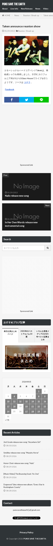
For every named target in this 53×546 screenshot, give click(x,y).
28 (33, 411)
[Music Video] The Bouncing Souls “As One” (21, 474)
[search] (48, 248)
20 (26, 406)
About (5, 9)
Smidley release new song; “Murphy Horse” (21, 453)
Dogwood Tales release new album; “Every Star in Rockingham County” (24, 485)
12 (20, 401)
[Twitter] (26, 100)
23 (45, 406)
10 (8, 401)
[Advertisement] (26, 136)
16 (45, 401)
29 (39, 411)
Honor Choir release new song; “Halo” (19, 463)
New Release (27, 9)
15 (39, 401)
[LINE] (41, 100)
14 (33, 401)
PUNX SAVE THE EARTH (13, 4)
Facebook (9, 89)
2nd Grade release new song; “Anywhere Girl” (22, 442)
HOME (7, 15)
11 (14, 401)
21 (33, 406)
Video (45, 9)
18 (14, 406)
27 (26, 411)
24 (8, 411)
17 (8, 406)
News (37, 9)
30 (45, 411)
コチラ (27, 82)
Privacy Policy (26, 532)
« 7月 (7, 420)
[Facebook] (11, 100)
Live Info (14, 9)
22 (39, 406)
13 (26, 401)
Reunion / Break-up (31, 15)
